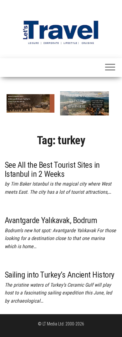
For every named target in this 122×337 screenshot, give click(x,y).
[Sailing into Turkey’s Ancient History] (38, 263)
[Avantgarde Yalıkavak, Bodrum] (34, 209)
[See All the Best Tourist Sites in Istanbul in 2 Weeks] (51, 153)
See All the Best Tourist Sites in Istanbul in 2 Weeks (52, 169)
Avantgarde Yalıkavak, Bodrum (51, 220)
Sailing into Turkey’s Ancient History (59, 274)
